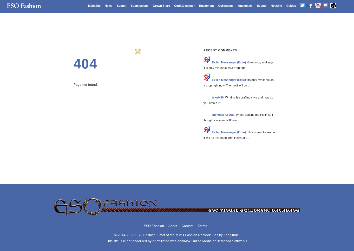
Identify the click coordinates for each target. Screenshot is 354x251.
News (108, 5)
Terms (202, 226)
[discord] (325, 6)
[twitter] (302, 6)
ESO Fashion (154, 226)
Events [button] (262, 5)
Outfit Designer (184, 5)
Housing (276, 5)
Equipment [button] (206, 5)
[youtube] (318, 6)
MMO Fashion (186, 235)
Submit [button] (121, 5)
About (172, 226)
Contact (187, 226)
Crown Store (161, 5)
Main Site (94, 5)
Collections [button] (226, 5)
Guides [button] (291, 5)
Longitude (231, 235)
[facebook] (310, 6)
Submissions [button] (140, 5)
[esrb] (333, 6)
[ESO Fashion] (177, 216)
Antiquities (245, 5)
